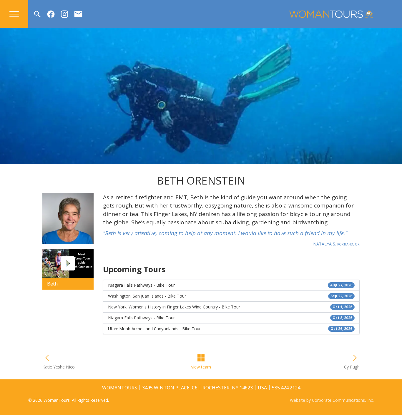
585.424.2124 (286, 387)
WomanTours (119, 387)
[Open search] (37, 14)
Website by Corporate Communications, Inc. (332, 400)
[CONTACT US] (78, 14)
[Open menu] (14, 14)
